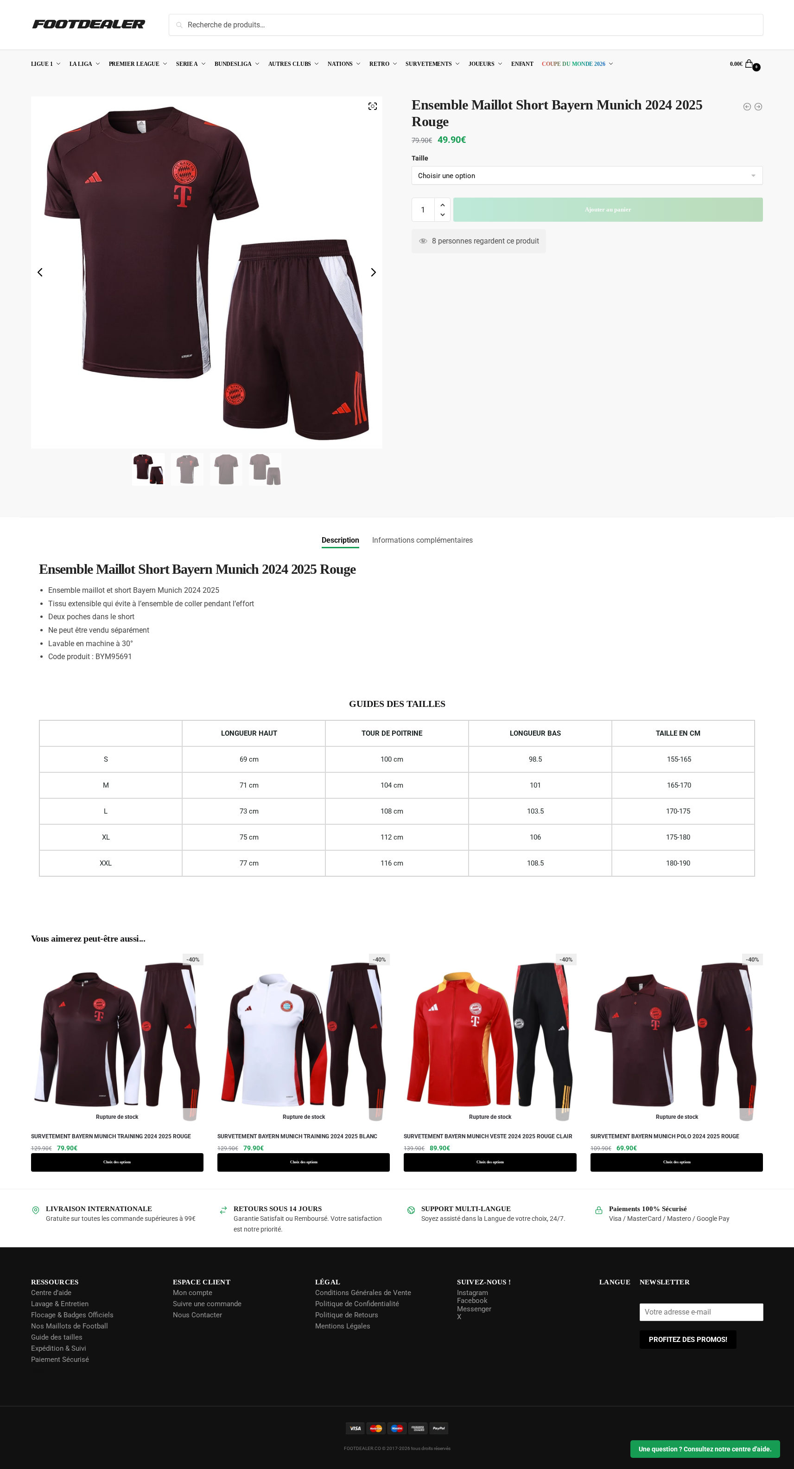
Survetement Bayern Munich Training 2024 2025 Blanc (297, 1136)
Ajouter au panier (608, 209)
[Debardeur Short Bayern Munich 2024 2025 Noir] (758, 106)
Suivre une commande (206, 1303)
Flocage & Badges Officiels (72, 1314)
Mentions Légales (341, 1325)
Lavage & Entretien (60, 1303)
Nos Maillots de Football (69, 1325)
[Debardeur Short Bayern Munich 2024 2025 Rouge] (747, 106)
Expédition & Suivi (58, 1348)
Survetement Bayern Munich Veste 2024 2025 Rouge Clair (488, 1136)
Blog (38, 1370)
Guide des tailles (57, 1337)
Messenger (473, 1308)
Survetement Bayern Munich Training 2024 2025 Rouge (111, 1136)
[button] (442, 205)
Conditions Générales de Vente (362, 1292)
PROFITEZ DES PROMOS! (688, 1339)
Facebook (471, 1300)
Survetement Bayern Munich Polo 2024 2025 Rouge (665, 1136)
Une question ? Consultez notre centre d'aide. (705, 1449)
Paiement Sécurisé (60, 1359)
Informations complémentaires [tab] (422, 540)
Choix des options (117, 1162)
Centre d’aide (51, 1292)
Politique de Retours (345, 1314)
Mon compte (192, 1292)
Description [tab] (340, 540)
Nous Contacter (197, 1314)
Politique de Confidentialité (356, 1303)
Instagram (471, 1292)
